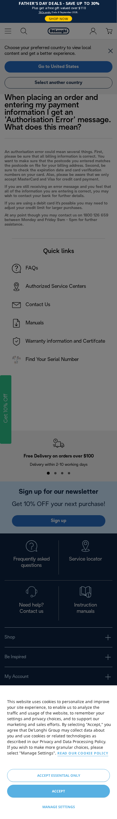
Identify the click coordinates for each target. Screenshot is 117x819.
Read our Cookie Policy (82, 753)
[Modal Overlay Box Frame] (58, 11)
